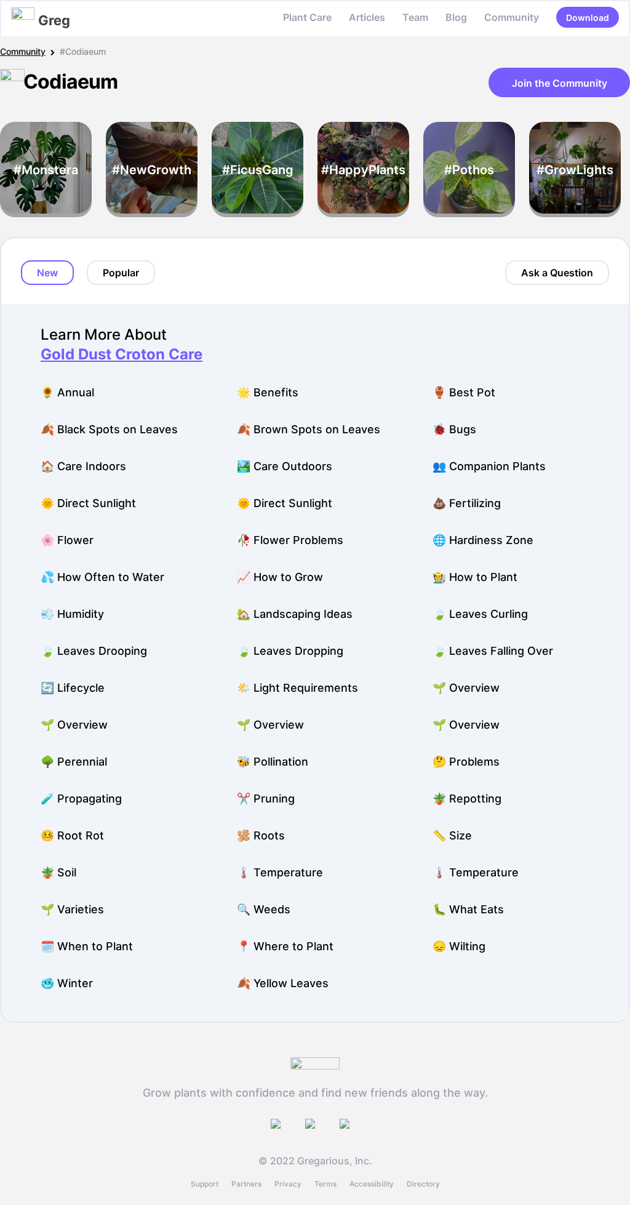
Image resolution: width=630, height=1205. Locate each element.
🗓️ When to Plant (87, 946)
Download (587, 17)
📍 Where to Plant (285, 946)
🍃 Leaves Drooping (94, 650)
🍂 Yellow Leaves (283, 983)
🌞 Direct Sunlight (88, 503)
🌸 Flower (67, 540)
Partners (246, 1183)
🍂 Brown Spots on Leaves (308, 429)
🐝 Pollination (272, 761)
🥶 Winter (67, 983)
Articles (367, 17)
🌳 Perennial (74, 761)
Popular (121, 272)
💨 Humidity (72, 613)
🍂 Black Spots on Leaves (109, 429)
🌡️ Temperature (280, 872)
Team (415, 17)
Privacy (287, 1183)
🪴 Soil (58, 872)
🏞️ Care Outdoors (284, 466)
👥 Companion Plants (489, 466)
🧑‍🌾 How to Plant (475, 576)
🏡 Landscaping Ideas (295, 613)
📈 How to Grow (280, 576)
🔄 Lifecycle (73, 687)
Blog (456, 17)
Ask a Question (557, 272)
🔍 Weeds (263, 909)
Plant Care (307, 17)
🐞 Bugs (454, 429)
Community (511, 17)
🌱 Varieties (72, 909)
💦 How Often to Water (102, 576)
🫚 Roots (261, 835)
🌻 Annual (67, 392)
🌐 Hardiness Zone (483, 540)
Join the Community (559, 83)
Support (204, 1183)
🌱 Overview (466, 687)
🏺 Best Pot (464, 392)
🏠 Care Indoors (83, 466)
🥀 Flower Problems (290, 540)
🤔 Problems (466, 761)
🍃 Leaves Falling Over (493, 650)
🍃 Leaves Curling (480, 613)
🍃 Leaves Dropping (290, 650)
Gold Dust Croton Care (121, 354)
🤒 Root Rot (72, 835)
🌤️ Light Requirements (297, 687)
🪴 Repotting (467, 798)
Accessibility (371, 1183)
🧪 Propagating (81, 798)
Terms (325, 1183)
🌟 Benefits (267, 392)
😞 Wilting (459, 946)
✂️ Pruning (266, 798)
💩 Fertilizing (467, 503)
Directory (423, 1183)
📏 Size (452, 835)
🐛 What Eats (468, 909)
